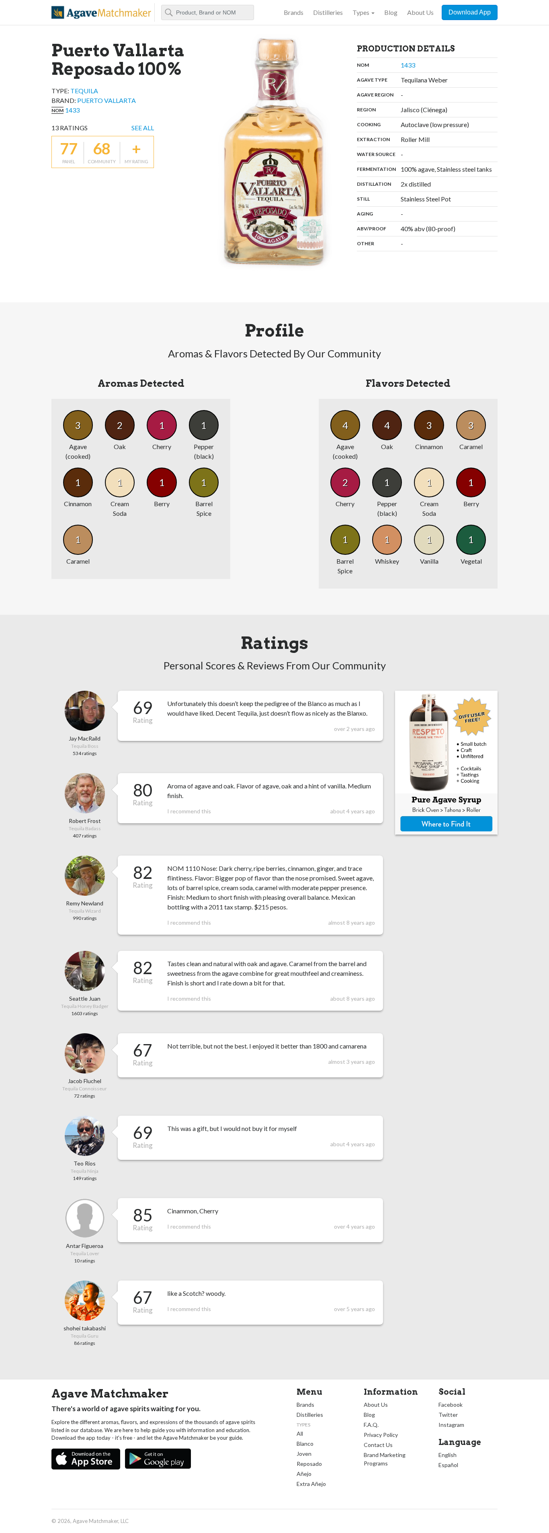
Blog (390, 12)
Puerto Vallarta (106, 100)
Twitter (448, 1414)
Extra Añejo (311, 1483)
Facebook (450, 1404)
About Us (420, 12)
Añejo (304, 1473)
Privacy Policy (381, 1434)
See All (142, 127)
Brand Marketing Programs (385, 1459)
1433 (72, 110)
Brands (293, 12)
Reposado (309, 1463)
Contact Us (378, 1444)
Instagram (451, 1424)
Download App (470, 12)
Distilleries (328, 12)
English (447, 1454)
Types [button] (360, 12)
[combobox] (207, 12)
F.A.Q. (371, 1424)
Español (448, 1464)
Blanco (305, 1443)
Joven (304, 1453)
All (300, 1433)
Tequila (84, 90)
